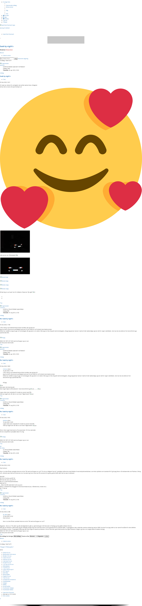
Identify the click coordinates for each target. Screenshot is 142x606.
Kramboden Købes (8, 589)
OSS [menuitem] (7, 14)
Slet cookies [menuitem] (6, 596)
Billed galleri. (6, 566)
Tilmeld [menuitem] (5, 22)
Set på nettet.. (7, 586)
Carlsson (2, 307)
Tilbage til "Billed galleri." (7, 547)
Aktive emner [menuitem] (9, 7)
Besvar (2, 53)
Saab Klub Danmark (8, 592)
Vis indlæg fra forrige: (6, 536)
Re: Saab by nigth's (6, 319)
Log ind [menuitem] (5, 20)
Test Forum (6, 578)
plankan (2, 65)
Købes (4, 584)
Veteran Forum (7, 559)
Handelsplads (6, 581)
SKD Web (5, 573)
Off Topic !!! (6, 571)
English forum (7, 576)
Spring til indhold (4, 28)
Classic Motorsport (8, 569)
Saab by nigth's (6, 46)
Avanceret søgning (23, 58)
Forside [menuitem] (6, 15)
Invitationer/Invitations (9, 579)
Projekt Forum (7, 563)
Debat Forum (6, 552)
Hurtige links (6, 2)
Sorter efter (26, 536)
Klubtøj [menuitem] (6, 19)
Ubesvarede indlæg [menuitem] (11, 5)
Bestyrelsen (9, 50)
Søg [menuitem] (7, 10)
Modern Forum (7, 556)
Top (1, 303)
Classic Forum (7, 558)
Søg (16, 58)
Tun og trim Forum (8, 564)
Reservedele (6, 574)
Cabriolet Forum (7, 561)
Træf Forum (6, 568)
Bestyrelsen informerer (9, 554)
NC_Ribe (2, 448)
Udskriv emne (7, 55)
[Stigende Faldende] (40, 536)
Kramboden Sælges (8, 588)
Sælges (5, 583)
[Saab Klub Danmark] (7, 25)
